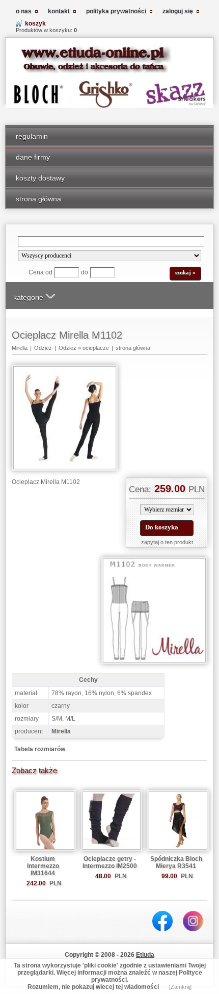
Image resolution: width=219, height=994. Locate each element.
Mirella (20, 348)
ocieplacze (96, 348)
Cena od (40, 272)
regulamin (32, 136)
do (84, 272)
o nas (24, 11)
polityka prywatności (116, 11)
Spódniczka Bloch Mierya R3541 (176, 862)
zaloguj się (177, 11)
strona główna (38, 199)
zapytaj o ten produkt (167, 542)
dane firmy (33, 157)
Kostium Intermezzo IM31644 (43, 866)
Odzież (43, 348)
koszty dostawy (40, 178)
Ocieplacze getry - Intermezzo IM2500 (110, 862)
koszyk (35, 23)
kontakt (59, 11)
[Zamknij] (180, 987)
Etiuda (145, 954)
